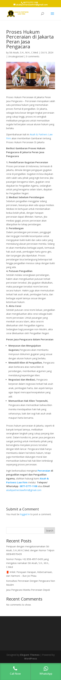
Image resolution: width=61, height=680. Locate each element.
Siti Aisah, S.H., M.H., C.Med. (23, 52)
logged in (25, 514)
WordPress (30, 658)
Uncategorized (15, 56)
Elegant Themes (30, 654)
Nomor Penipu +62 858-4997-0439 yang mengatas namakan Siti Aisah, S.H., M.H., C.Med (27, 563)
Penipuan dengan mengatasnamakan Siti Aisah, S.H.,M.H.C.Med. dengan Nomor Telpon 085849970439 (30, 550)
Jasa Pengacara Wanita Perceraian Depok (28, 589)
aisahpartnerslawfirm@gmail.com (23, 490)
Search (49, 530)
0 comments (32, 56)
